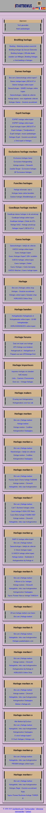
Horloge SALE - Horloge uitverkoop (23, 225)
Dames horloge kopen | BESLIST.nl (22, 81)
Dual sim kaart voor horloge (23, 343)
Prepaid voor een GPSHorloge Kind (22, 354)
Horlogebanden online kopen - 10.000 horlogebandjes (23, 320)
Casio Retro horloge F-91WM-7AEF (22, 515)
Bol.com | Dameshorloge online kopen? (23, 78)
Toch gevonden (23, 25)
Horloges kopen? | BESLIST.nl (23, 228)
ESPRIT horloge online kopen (22, 119)
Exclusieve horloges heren (22, 158)
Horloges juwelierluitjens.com (23, 641)
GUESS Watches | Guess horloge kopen (22, 270)
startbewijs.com (18, 809)
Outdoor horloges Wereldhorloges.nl (23, 197)
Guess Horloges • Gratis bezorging (23, 267)
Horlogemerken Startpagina (23, 431)
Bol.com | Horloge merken (23, 420)
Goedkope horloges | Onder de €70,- (23, 221)
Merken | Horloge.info (22, 704)
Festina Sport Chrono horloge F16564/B (23, 480)
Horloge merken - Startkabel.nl (23, 557)
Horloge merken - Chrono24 (23, 165)
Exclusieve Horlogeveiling (23, 162)
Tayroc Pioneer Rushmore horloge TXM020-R (22, 796)
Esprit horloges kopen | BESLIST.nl (22, 127)
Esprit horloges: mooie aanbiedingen (23, 134)
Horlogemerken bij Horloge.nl (23, 560)
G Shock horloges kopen (23, 550)
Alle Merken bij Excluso (22, 721)
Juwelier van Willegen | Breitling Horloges (23, 57)
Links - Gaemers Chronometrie (23, 378)
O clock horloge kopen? (22, 736)
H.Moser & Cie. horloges (23, 581)
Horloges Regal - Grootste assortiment (23, 788)
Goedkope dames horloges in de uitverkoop (22, 214)
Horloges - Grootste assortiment (23, 291)
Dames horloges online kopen (22, 85)
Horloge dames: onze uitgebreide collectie (23, 99)
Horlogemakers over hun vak (23, 403)
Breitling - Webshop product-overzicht (23, 46)
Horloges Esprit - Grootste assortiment (23, 137)
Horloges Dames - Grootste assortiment (23, 102)
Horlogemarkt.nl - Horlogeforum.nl (23, 351)
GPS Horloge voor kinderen (23, 347)
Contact (28, 812)
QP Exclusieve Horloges (23, 172)
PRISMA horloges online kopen (23, 764)
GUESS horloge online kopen (23, 249)
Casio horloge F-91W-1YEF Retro (23, 511)
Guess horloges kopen (23, 253)
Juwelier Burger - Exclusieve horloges (23, 169)
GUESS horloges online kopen (23, 260)
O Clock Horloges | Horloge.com (23, 739)
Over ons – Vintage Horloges (23, 382)
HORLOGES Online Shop (23, 298)
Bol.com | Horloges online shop (23, 288)
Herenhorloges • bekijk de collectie (23, 452)
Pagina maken (30, 809)
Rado (23, 792)
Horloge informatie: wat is (23, 190)
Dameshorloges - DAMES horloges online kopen (23, 89)
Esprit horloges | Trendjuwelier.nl (22, 130)
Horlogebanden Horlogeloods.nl (23, 316)
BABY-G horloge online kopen (22, 539)
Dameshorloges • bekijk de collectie (23, 95)
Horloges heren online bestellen (23, 193)
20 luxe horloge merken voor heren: (22, 613)
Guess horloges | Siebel (22, 263)
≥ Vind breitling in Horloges (22, 60)
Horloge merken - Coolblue (22, 427)
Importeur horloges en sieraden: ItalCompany (23, 373)
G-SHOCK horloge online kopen (23, 553)
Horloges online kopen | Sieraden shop (23, 295)
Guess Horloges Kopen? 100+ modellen (23, 256)
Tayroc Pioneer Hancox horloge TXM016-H (23, 596)
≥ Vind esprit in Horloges (23, 141)
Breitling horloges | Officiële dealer (23, 53)
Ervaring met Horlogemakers (23, 399)
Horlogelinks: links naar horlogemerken (23, 487)
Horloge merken (22, 424)
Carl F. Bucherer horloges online (23, 508)
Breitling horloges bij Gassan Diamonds (23, 50)
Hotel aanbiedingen (23, 29)
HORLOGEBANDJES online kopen (23, 326)
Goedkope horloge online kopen (23, 218)
